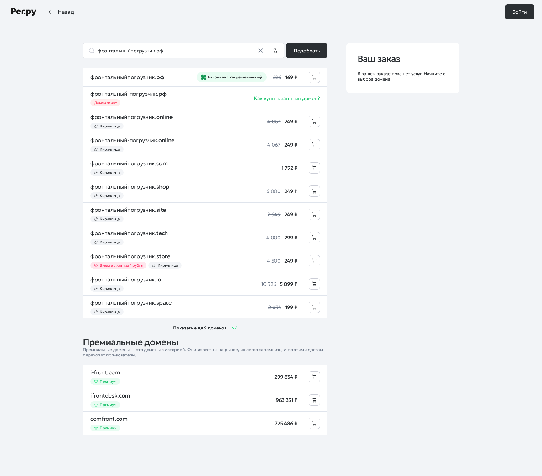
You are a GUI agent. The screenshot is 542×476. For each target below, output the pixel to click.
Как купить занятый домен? (287, 98)
